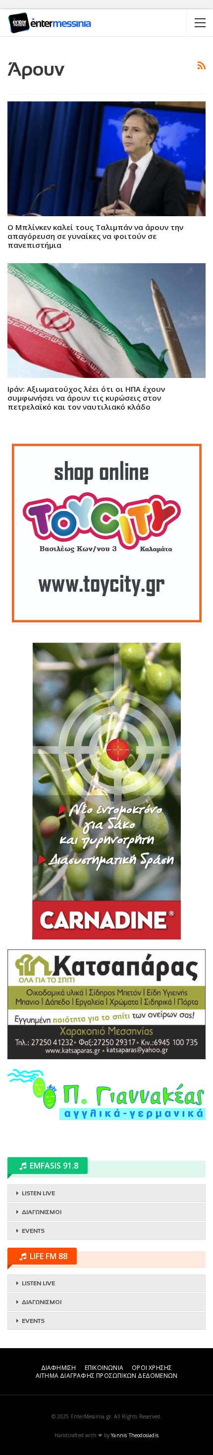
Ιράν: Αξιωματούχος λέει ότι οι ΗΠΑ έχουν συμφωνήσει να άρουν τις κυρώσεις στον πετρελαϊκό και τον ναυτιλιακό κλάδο (86, 398)
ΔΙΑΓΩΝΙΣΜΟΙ (41, 1212)
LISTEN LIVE (38, 1193)
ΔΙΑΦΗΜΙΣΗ (58, 1367)
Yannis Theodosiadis (135, 1435)
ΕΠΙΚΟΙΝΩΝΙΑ (104, 1367)
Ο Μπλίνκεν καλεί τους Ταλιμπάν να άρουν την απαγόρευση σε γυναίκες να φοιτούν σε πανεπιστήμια (95, 236)
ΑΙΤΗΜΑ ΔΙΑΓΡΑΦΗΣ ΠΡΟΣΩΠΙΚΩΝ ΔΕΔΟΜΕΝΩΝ (106, 1375)
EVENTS (33, 1230)
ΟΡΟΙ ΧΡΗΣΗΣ (152, 1367)
